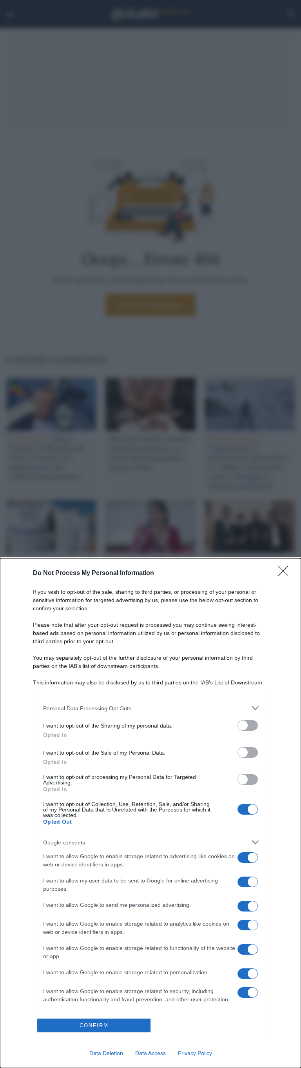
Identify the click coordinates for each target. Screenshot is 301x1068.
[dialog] (150, 813)
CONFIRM (94, 1025)
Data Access (150, 1053)
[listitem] (150, 708)
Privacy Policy (195, 1053)
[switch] (248, 725)
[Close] (285, 573)
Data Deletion (106, 1053)
